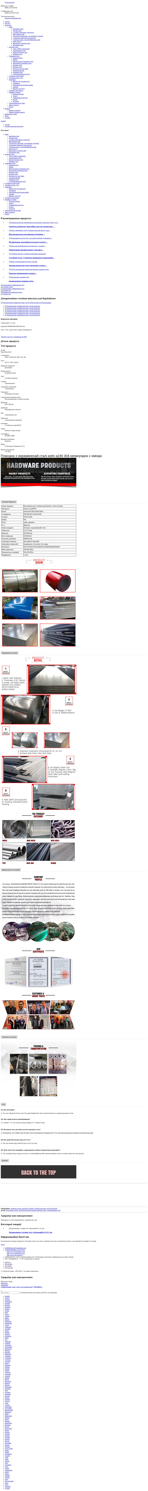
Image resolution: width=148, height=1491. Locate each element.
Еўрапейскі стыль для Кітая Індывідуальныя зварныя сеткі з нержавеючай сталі (33, 1210)
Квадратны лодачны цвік (21, 43)
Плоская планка (18, 94)
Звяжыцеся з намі (11, 114)
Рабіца (15, 60)
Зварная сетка (17, 58)
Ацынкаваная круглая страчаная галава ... (28, 265)
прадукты (8, 25)
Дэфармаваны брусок (20, 98)
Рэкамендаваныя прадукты (14, 126)
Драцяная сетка (14, 56)
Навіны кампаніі (14, 110)
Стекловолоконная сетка (21, 74)
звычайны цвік (14, 136)
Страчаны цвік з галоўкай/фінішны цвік (26, 40)
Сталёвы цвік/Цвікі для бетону (23, 32)
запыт (3, 1244)
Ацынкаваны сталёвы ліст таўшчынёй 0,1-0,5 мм (30, 1232)
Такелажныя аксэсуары (17, 103)
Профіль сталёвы (15, 92)
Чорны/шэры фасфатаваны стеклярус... (26, 250)
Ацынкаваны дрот (19, 50)
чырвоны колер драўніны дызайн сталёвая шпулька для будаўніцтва (34, 1208)
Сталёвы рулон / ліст (16, 78)
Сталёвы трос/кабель (16, 90)
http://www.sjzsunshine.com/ (16, 1251)
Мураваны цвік (18, 45)
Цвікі (10, 27)
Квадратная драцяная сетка (22, 63)
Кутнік (15, 99)
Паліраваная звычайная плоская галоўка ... (28, 242)
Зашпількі (12, 79)
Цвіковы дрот (17, 54)
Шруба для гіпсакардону (21, 81)
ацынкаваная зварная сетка (21, 281)
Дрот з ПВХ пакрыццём (21, 49)
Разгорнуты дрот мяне (20, 69)
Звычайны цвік (18, 29)
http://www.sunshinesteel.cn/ (16, 1253)
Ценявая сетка (18, 72)
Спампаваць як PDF (20, 337)
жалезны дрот (13, 47)
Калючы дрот (17, 65)
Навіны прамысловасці (17, 112)
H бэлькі (16, 101)
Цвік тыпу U (17, 41)
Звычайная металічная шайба (23, 85)
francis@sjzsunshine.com (13, 18)
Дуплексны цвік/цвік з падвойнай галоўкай (28, 36)
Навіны (7, 109)
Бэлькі (11, 107)
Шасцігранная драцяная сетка (23, 61)
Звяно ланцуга (14, 105)
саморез (15, 87)
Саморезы (16, 83)
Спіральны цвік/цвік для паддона (24, 38)
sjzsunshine (4, 1285)
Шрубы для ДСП (19, 89)
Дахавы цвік (17, 31)
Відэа (7, 116)
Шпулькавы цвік (18, 34)
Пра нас (7, 23)
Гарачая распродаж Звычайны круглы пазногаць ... (32, 226)
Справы (7, 118)
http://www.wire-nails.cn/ (15, 1255)
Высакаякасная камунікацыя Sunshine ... (27, 234)
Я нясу (15, 96)
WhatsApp (4, 1283)
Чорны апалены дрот (20, 52)
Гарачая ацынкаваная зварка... (23, 273)
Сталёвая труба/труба (16, 76)
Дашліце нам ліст (7, 337)
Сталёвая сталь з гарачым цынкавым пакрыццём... (31, 258)
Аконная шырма (18, 70)
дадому (7, 21)
